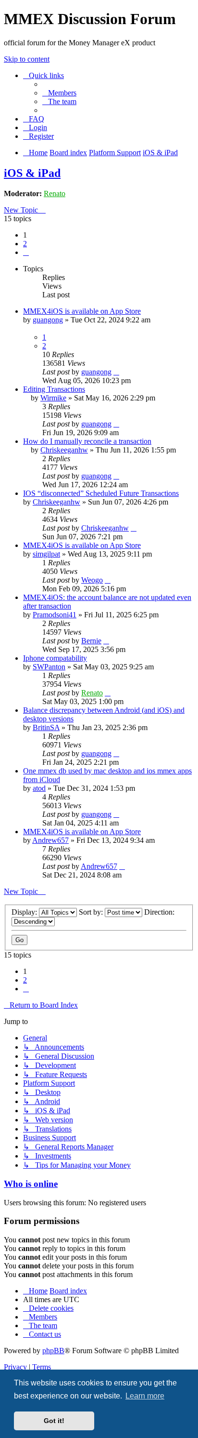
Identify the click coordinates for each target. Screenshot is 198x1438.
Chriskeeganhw (64, 450)
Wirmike (53, 398)
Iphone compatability (55, 658)
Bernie (91, 641)
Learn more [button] (144, 1396)
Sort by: (92, 912)
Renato (54, 193)
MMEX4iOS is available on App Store (82, 311)
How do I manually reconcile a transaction (87, 441)
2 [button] (25, 244)
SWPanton (49, 667)
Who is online (31, 1184)
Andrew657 (50, 840)
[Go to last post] (116, 372)
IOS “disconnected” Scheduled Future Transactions (101, 493)
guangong (48, 320)
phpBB (53, 1350)
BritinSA (46, 727)
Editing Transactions (54, 389)
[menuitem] (59, 93)
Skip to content (27, 59)
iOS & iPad (32, 173)
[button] (26, 252)
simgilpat (46, 554)
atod (39, 788)
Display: (25, 912)
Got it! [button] (54, 1421)
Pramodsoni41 (54, 615)
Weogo (92, 580)
